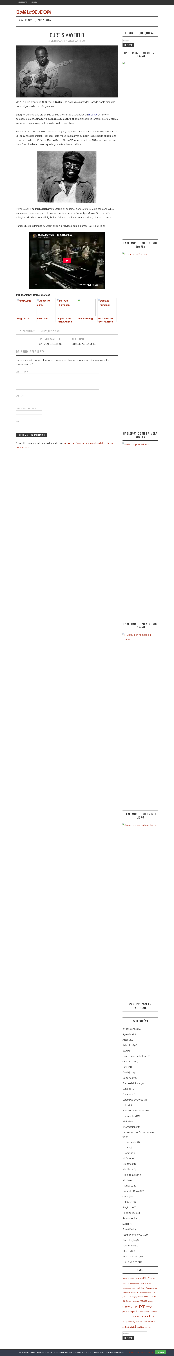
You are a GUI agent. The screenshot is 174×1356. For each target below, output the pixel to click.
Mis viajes (35, 2)
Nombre (20, 396)
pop (142, 1306)
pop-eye (149, 1307)
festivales (126, 1288)
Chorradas (128, 1061)
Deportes (128, 1077)
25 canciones (130, 1028)
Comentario (22, 372)
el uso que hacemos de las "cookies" (139, 1352)
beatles (139, 1278)
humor (149, 1297)
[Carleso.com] (33, 11)
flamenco (132, 1288)
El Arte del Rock (131, 1083)
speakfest (140, 1327)
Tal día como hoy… (132, 1234)
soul (59, 331)
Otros (126, 1196)
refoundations (127, 1317)
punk (134, 1311)
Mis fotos (128, 1163)
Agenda (127, 1034)
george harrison (146, 1292)
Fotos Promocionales (134, 1110)
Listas (126, 1147)
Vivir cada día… (130, 1256)
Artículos (128, 1045)
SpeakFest (128, 1229)
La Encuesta (129, 1142)
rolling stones (128, 1322)
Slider (126, 1223)
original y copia (130, 1306)
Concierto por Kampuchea (84, 344)
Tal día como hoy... (28, 331)
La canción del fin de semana (138, 1132)
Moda (126, 1180)
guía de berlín (127, 1297)
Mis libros (22, 2)
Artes (125, 1039)
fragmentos (151, 1288)
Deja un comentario (76, 40)
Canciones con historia (135, 1056)
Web (18, 421)
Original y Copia (131, 1191)
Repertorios (129, 1213)
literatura (135, 1301)
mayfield (52, 331)
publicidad (127, 1311)
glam (153, 1292)
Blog (125, 1050)
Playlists (127, 1207)
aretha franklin (129, 1278)
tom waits (148, 1327)
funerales (127, 1292)
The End (127, 1251)
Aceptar (161, 1352)
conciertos (135, 1284)
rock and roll (146, 1316)
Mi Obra (127, 1158)
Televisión (128, 1245)
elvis (149, 1284)
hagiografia (136, 1297)
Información (129, 1127)
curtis (44, 331)
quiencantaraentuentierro (147, 1312)
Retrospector (130, 1218)
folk (139, 1288)
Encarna (127, 1094)
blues (147, 1278)
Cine (125, 1067)
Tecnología (129, 1240)
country (144, 1283)
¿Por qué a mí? (131, 1262)
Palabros (127, 1202)
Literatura (128, 1153)
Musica (126, 1185)
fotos (143, 1288)
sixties (126, 1327)
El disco (127, 1088)
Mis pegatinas (130, 1174)
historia (144, 1297)
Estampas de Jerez (133, 1099)
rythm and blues (140, 1321)
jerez (129, 1301)
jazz (125, 1300)
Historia (127, 1121)
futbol (138, 1292)
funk (133, 1292)
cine (129, 1283)
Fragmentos (129, 1116)
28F (124, 1278)
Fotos (126, 1105)
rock (134, 1316)
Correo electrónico (26, 408)
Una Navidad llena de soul (50, 344)
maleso (143, 1301)
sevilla (151, 1321)
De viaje (127, 1072)
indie (154, 1296)
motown (150, 1301)
